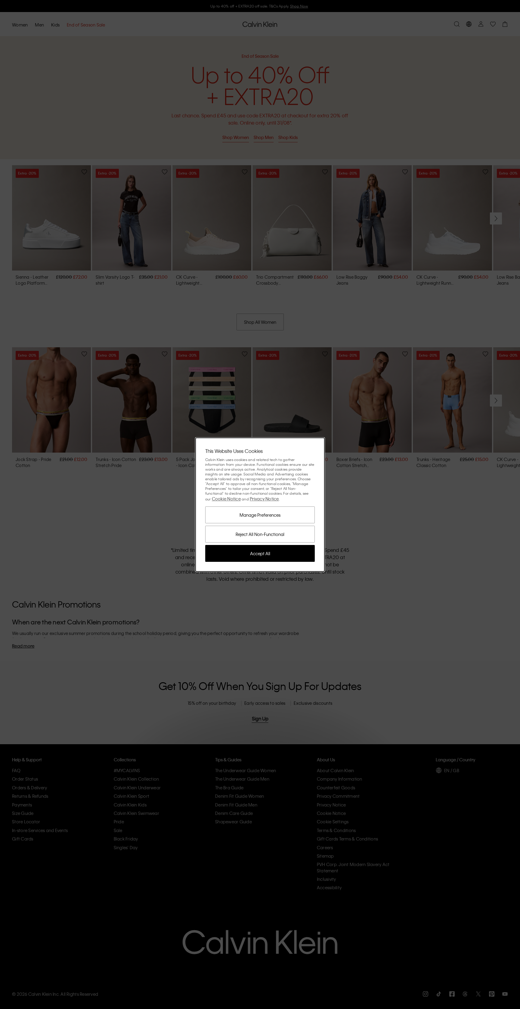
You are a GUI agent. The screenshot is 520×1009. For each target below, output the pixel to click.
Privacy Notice (264, 498)
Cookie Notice (226, 498)
